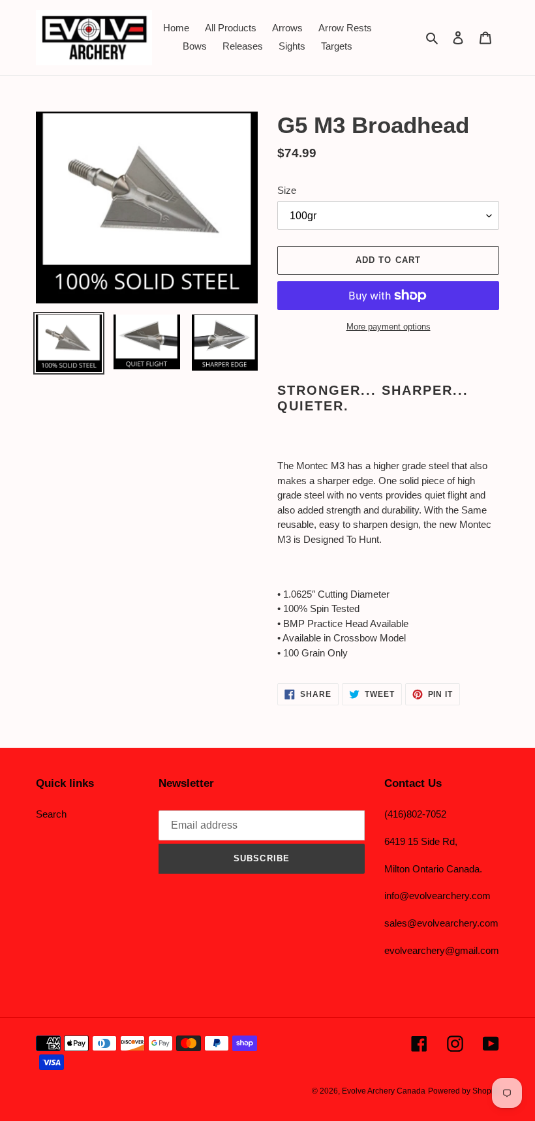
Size (286, 190)
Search (51, 814)
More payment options (388, 326)
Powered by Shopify (463, 1091)
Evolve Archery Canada (383, 1091)
